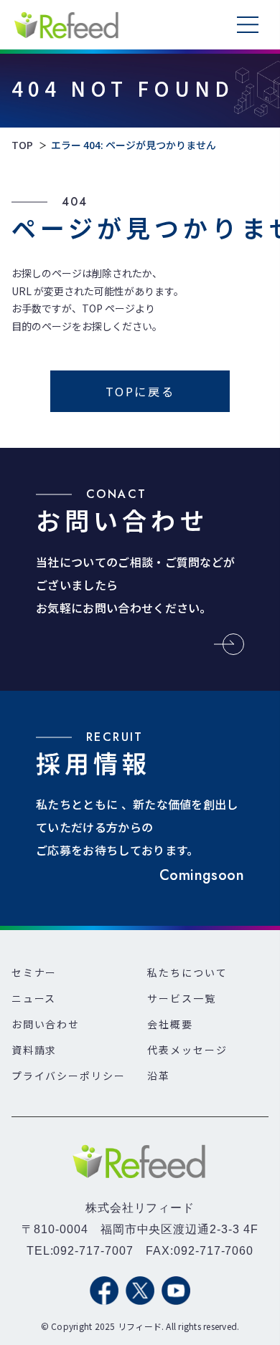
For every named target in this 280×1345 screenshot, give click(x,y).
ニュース (34, 998)
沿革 (158, 1076)
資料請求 (34, 1050)
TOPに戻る (140, 391)
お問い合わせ (45, 1024)
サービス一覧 (181, 998)
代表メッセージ (187, 1050)
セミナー (34, 972)
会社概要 (170, 1024)
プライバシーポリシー (68, 1076)
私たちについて (187, 972)
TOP (22, 145)
